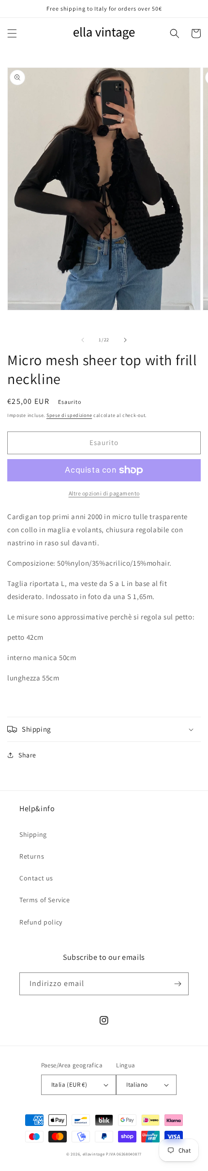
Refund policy (40, 922)
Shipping (33, 834)
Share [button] (27, 755)
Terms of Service (44, 899)
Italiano (137, 1084)
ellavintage (94, 1153)
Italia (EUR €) (69, 1084)
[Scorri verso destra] (125, 340)
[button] (12, 33)
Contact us (36, 878)
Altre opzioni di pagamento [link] (104, 493)
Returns (31, 856)
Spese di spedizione (69, 415)
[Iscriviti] (177, 983)
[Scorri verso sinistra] (82, 340)
